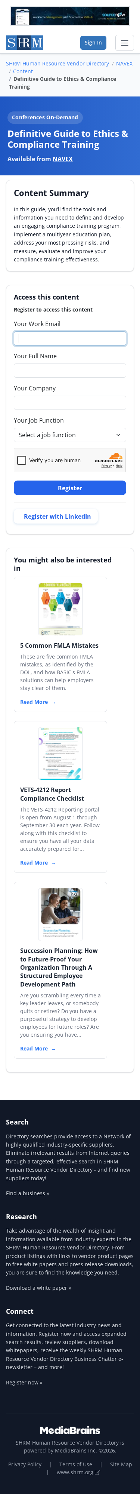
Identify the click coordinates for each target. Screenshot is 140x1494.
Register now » (24, 1382)
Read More (34, 701)
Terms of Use (75, 1464)
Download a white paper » (38, 1287)
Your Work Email (37, 324)
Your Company (35, 388)
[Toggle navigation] (124, 43)
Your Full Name (35, 356)
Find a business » (27, 1193)
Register (70, 488)
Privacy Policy (24, 1464)
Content (23, 71)
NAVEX (124, 63)
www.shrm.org (76, 1472)
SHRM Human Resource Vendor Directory (57, 63)
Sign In (93, 42)
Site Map (121, 1464)
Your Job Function (39, 420)
